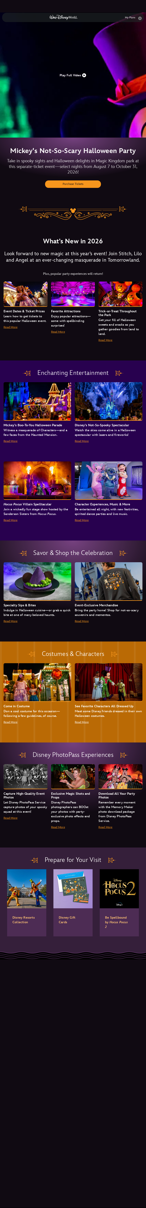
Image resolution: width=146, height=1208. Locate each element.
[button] (73, 75)
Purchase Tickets (73, 184)
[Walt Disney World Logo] (63, 17)
